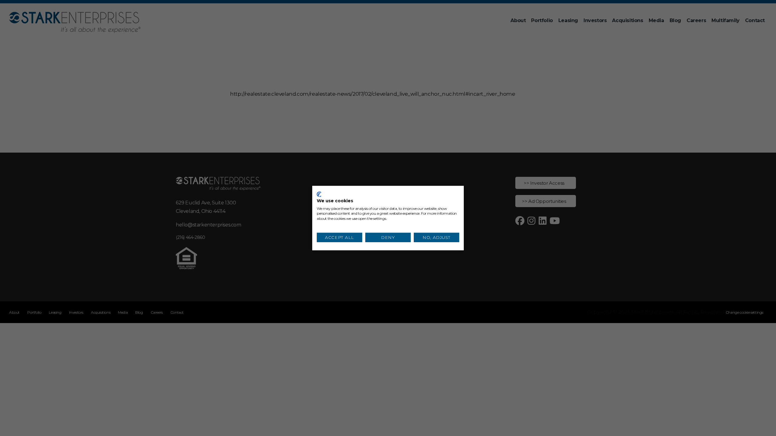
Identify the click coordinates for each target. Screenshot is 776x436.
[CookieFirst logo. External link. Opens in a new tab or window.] (319, 194)
